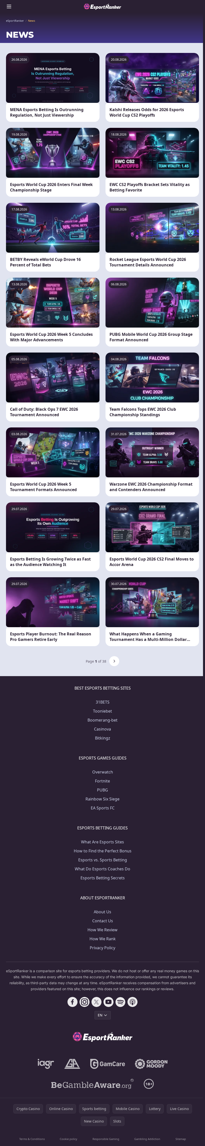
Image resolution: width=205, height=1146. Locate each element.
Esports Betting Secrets (102, 878)
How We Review (103, 930)
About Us (102, 912)
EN (100, 1015)
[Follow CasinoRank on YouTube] (109, 1002)
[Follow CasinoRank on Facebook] (73, 1002)
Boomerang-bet (103, 720)
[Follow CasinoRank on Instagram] (85, 1002)
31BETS (103, 702)
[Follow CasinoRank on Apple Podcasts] (133, 1002)
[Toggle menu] (9, 6)
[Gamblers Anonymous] (72, 1064)
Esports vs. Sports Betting (102, 860)
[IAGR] (46, 1064)
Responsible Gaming (105, 1139)
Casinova (102, 729)
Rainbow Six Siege (103, 799)
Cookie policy (68, 1139)
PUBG (102, 790)
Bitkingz (102, 738)
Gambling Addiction (147, 1139)
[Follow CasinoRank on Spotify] (121, 1002)
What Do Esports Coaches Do (102, 869)
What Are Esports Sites (102, 842)
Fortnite (102, 781)
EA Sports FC (102, 808)
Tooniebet (102, 711)
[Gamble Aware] (92, 1084)
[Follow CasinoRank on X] (97, 1002)
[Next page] (114, 661)
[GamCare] (107, 1064)
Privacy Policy (102, 948)
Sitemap (181, 1139)
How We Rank (103, 939)
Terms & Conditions (32, 1139)
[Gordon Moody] (151, 1064)
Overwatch (102, 772)
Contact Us (102, 921)
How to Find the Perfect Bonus (103, 851)
